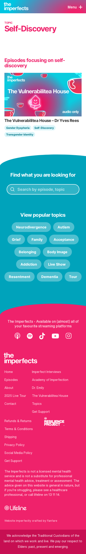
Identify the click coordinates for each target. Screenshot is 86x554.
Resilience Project (54, 421)
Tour (73, 276)
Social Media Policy (18, 452)
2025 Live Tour (15, 395)
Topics (37, 403)
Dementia (49, 276)
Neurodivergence (31, 227)
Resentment (19, 276)
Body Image (57, 252)
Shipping (10, 436)
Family (37, 239)
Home (8, 371)
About (8, 387)
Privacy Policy (14, 444)
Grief (16, 239)
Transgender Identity (19, 134)
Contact (10, 403)
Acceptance (64, 239)
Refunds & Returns (18, 421)
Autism (64, 227)
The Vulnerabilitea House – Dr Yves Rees (41, 120)
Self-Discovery (44, 127)
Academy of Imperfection (50, 379)
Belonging (27, 252)
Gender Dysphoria (18, 127)
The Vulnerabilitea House (50, 395)
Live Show (57, 264)
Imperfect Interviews (46, 371)
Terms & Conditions (18, 428)
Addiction (29, 264)
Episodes (11, 379)
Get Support (41, 411)
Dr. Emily (38, 387)
